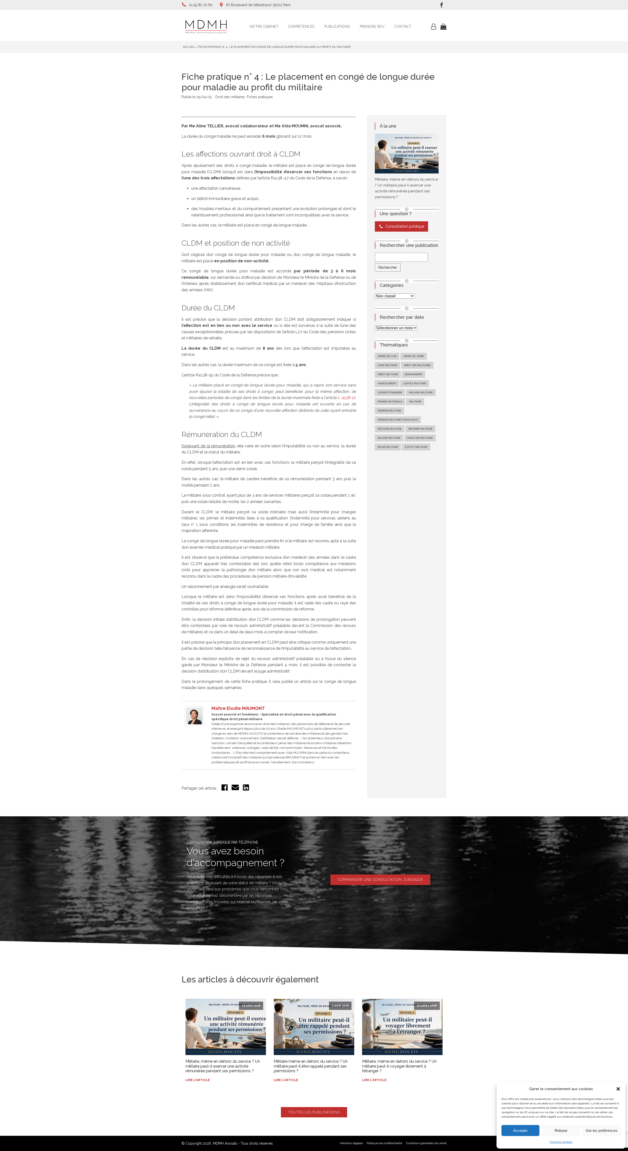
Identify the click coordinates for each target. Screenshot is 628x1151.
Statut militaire (416, 447)
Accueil (189, 47)
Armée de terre (413, 356)
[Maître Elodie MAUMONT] (194, 724)
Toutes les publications (314, 1112)
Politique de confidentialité (384, 1143)
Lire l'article (197, 1080)
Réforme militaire (420, 428)
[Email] (235, 789)
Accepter (520, 1130)
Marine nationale (390, 401)
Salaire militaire (389, 438)
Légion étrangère (390, 392)
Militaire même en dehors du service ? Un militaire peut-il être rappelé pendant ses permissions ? (311, 1066)
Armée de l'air (387, 356)
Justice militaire (414, 383)
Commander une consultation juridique (380, 880)
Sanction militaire (420, 438)
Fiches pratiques (260, 97)
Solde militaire (388, 447)
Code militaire (387, 365)
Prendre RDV (372, 26)
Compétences (301, 26)
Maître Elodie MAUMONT (238, 708)
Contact (403, 26)
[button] (618, 1088)
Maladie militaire (421, 392)
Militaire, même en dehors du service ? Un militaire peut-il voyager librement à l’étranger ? (399, 1066)
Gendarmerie (413, 374)
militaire (415, 401)
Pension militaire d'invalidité (398, 419)
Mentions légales (561, 1142)
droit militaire (388, 374)
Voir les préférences (601, 1130)
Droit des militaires (230, 97)
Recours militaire (390, 428)
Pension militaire (389, 410)
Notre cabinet (264, 26)
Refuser (561, 1130)
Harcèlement (387, 383)
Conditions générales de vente (426, 1143)
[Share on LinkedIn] (246, 789)
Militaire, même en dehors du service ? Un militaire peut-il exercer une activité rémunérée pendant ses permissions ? (222, 1066)
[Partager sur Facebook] (225, 789)
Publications (337, 26)
